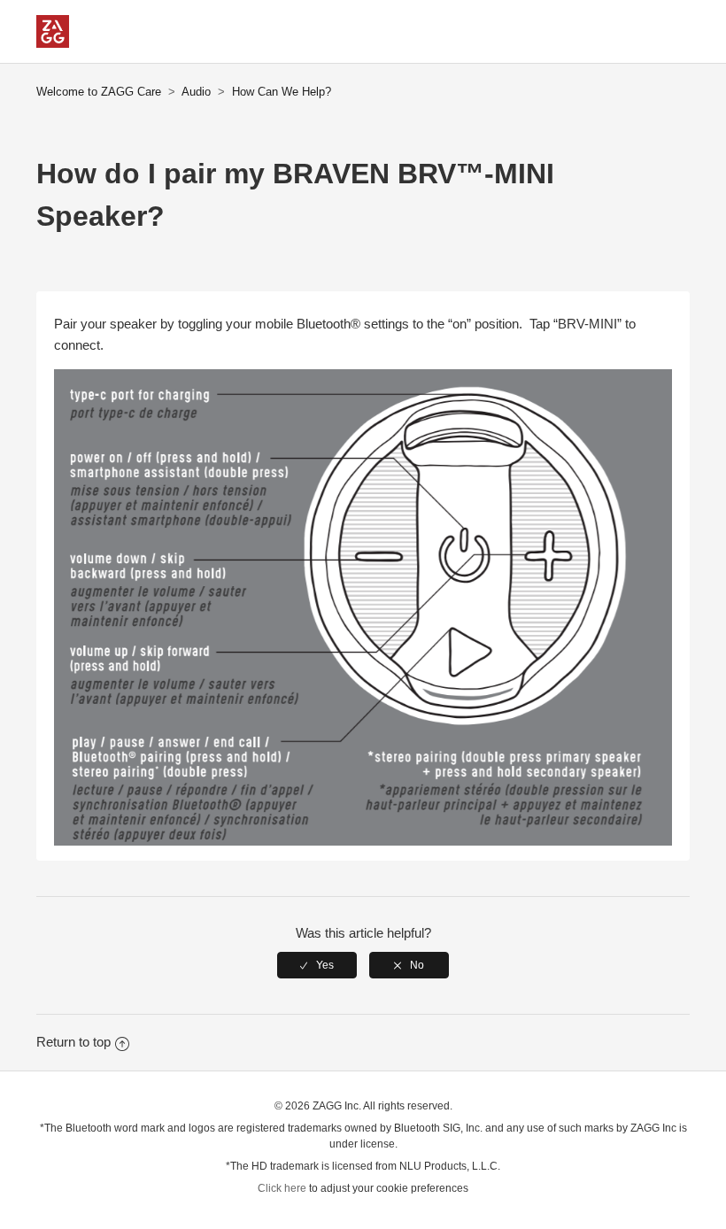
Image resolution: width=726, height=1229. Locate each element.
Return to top (73, 1041)
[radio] (317, 965)
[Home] (52, 42)
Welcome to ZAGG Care (98, 91)
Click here (282, 1188)
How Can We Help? (281, 91)
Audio (196, 91)
